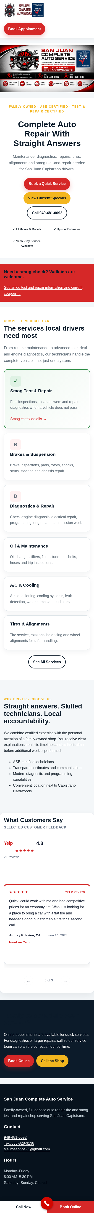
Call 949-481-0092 (47, 213)
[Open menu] (87, 10)
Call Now (23, 1207)
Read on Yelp (19, 942)
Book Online (19, 1061)
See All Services (47, 662)
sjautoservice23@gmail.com (27, 1149)
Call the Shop (52, 1061)
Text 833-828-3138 (19, 1143)
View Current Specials (47, 198)
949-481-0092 (15, 1137)
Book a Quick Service (47, 184)
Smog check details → (28, 419)
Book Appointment (24, 29)
